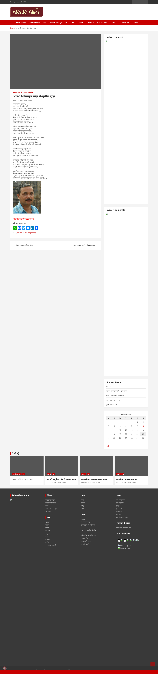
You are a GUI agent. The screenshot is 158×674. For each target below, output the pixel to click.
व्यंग (46, 536)
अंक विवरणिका (120, 500)
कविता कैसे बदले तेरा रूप (88, 535)
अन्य (113, 22)
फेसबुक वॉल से (17, 92)
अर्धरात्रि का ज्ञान (16, 474)
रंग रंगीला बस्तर (85, 522)
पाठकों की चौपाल (34, 22)
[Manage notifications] (4, 668)
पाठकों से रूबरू (21, 22)
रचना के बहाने (85, 544)
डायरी (47, 528)
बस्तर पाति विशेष (102, 22)
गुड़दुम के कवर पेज (111, 404)
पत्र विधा (47, 531)
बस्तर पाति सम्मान (86, 541)
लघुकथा (47, 534)
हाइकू (82, 506)
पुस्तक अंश (119, 509)
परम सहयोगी (119, 503)
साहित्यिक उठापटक (122, 517)
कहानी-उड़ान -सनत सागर (113, 400)
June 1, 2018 (17, 100)
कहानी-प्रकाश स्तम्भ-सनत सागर (115, 395)
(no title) (109, 386)
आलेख (47, 522)
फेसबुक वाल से (32, 233)
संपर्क (136, 22)
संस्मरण (47, 539)
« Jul (107, 446)
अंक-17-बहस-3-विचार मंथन (24, 245)
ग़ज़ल (82, 509)
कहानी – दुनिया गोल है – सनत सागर (116, 391)
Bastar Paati (27, 100)
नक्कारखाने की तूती (56, 22)
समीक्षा (47, 542)
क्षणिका (83, 503)
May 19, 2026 (121, 482)
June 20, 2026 (86, 482)
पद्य (73, 22)
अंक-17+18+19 (22, 233)
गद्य (66, 22)
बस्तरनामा (84, 519)
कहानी (49, 474)
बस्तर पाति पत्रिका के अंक (123, 528)
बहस (44, 22)
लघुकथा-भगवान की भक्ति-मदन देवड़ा (84, 245)
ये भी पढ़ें (15, 453)
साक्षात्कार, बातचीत (51, 545)
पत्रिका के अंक (124, 22)
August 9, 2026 (17, 479)
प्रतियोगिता (119, 511)
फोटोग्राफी (119, 514)
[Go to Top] (152, 664)
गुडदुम (117, 506)
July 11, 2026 (51, 482)
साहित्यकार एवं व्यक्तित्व (88, 525)
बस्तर (81, 22)
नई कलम (91, 22)
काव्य (82, 500)
